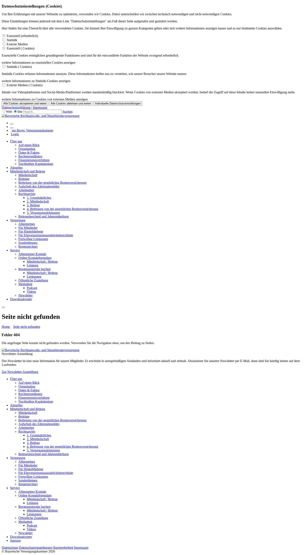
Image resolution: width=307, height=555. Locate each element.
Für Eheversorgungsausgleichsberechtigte (45, 235)
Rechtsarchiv (27, 194)
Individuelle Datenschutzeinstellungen (118, 103)
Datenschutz (10, 547)
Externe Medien (17, 44)
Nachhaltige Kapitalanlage (35, 164)
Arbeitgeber (26, 190)
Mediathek (25, 284)
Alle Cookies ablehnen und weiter (71, 103)
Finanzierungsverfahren (33, 160)
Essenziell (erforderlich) (22, 36)
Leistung (32, 265)
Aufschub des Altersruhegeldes (38, 186)
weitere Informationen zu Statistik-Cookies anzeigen (36, 81)
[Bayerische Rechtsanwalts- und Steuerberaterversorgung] (40, 116)
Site (19, 111)
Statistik (12, 40)
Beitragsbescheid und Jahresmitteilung (43, 216)
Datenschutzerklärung (16, 107)
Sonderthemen (27, 243)
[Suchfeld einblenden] (11, 124)
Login (15, 134)
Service (15, 250)
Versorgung (17, 220)
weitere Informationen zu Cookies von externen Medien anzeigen (45, 99)
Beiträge (23, 179)
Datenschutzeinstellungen (35, 547)
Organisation (26, 149)
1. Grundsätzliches (39, 197)
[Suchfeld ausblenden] (11, 127)
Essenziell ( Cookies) (20, 48)
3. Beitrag (33, 205)
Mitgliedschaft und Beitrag (27, 171)
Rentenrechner (28, 246)
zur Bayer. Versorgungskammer (32, 130)
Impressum (40, 107)
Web (9, 111)
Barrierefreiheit (63, 547)
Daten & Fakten (28, 152)
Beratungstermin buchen (34, 269)
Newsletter (25, 295)
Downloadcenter (21, 299)
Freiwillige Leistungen (33, 239)
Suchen (67, 111)
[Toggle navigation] (3, 307)
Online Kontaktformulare (35, 258)
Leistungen (34, 276)
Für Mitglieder (27, 227)
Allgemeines (26, 224)
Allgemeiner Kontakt (32, 254)
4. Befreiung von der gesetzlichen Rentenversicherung (62, 209)
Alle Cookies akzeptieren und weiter (25, 103)
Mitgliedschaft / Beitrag (42, 261)
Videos (31, 291)
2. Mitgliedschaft (38, 201)
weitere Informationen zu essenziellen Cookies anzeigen (38, 62)
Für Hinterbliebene (30, 231)
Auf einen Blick (28, 145)
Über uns (16, 141)
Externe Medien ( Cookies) (24, 85)
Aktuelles (16, 167)
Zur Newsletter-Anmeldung (20, 372)
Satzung (15, 540)
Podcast (32, 288)
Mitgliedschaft (27, 175)
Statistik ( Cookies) (19, 66)
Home (6, 326)
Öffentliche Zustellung (33, 280)
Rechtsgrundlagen (30, 156)
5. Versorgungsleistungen (43, 212)
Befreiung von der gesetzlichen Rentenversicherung (52, 182)
